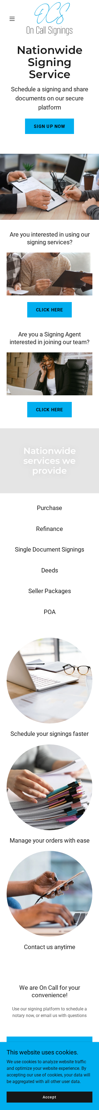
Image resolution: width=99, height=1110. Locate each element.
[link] (50, 18)
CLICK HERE (49, 310)
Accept (49, 1097)
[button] (13, 18)
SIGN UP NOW (49, 126)
